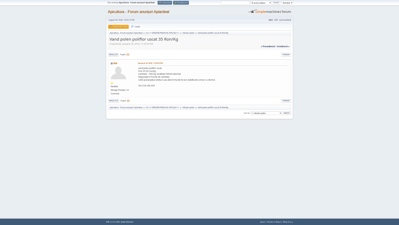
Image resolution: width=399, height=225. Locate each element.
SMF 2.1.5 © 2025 (113, 222)
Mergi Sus (113, 101)
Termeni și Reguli (274, 222)
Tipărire (286, 54)
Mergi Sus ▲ (288, 222)
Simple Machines (127, 222)
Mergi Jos (113, 54)
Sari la (246, 113)
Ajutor (262, 222)
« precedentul (268, 46)
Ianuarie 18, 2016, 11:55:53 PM (150, 63)
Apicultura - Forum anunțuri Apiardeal (138, 12)
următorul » (283, 46)
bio (115, 63)
